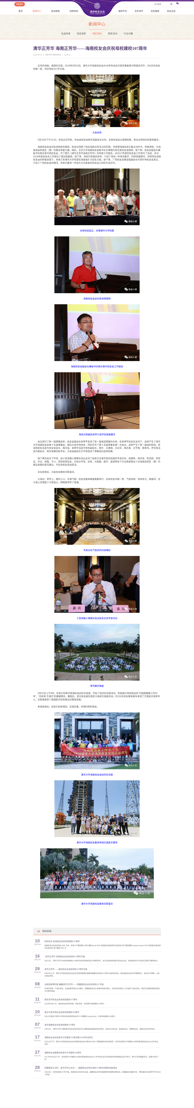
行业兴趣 (128, 33)
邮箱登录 (19, 4)
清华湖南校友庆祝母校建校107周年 (59, 1025)
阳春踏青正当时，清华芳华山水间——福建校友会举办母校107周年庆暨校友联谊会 (80, 1068)
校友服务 (155, 11)
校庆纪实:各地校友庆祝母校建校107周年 (62, 941)
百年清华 (139, 11)
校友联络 (55, 11)
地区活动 (97, 33)
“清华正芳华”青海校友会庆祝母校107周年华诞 (64, 957)
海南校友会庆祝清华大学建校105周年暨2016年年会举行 (68, 1037)
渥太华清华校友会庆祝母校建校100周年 (61, 1012)
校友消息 (81, 33)
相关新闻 (46, 931)
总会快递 (65, 33)
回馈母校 (74, 11)
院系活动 (112, 33)
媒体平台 (122, 11)
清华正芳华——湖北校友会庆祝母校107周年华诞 (65, 969)
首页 (20, 11)
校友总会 (171, 11)
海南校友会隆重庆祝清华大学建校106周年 (62, 1053)
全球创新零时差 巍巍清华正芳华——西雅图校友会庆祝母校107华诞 (74, 984)
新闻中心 (37, 11)
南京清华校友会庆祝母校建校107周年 (60, 1000)
